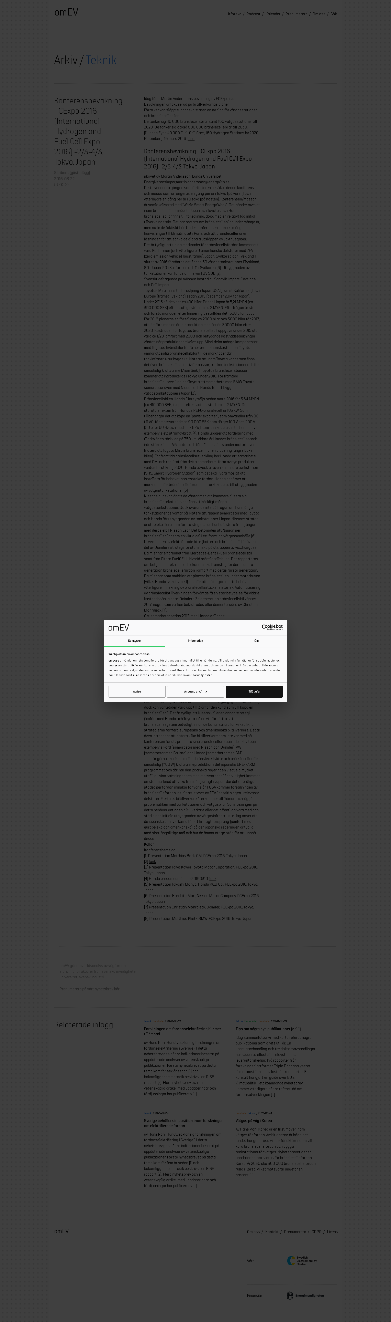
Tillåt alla (254, 691)
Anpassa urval (193, 691)
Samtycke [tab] (134, 641)
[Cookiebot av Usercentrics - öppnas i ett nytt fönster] (265, 627)
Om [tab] (256, 641)
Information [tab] (195, 641)
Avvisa (137, 691)
